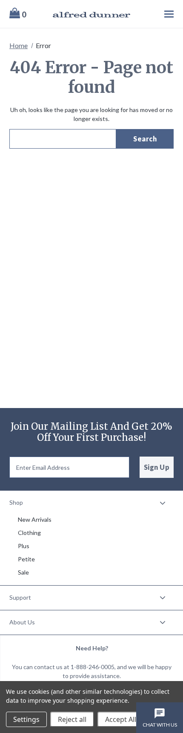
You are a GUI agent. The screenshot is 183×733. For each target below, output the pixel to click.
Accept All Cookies (134, 719)
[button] (91, 502)
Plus (23, 545)
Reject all (72, 719)
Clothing (29, 532)
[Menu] (157, 14)
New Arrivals (34, 519)
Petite (26, 559)
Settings (26, 719)
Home (18, 45)
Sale (23, 572)
